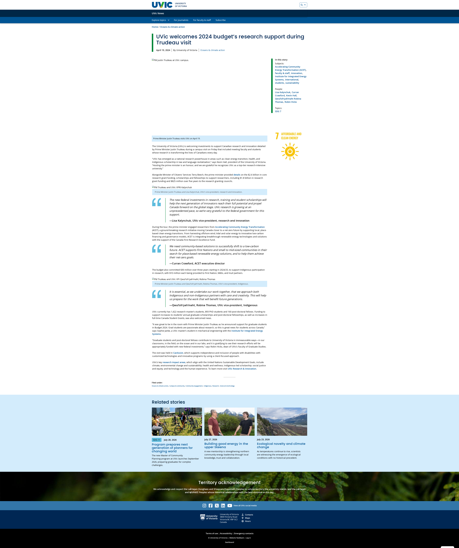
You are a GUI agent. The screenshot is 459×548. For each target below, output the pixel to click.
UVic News (158, 13)
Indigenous (207, 386)
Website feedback (236, 538)
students (279, 82)
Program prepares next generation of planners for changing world (172, 448)
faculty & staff (282, 73)
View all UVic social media (245, 505)
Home (155, 26)
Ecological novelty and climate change (281, 445)
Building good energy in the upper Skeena (226, 445)
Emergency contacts (243, 533)
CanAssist (178, 352)
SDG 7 (278, 111)
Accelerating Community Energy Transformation (240, 226)
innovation (296, 73)
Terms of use (212, 533)
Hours (248, 521)
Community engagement (194, 386)
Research (215, 386)
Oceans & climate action (172, 26)
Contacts (249, 514)
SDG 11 (156, 439)
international (291, 79)
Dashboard (229, 542)
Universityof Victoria (181, 4)
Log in (248, 538)
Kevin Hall (291, 95)
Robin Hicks (291, 101)
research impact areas (174, 362)
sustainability (292, 82)
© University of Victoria (218, 538)
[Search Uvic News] (303, 5)
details (237, 174)
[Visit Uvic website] (162, 5)
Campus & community (177, 386)
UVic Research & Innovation (242, 368)
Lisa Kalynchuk (282, 92)
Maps (247, 518)
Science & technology (227, 386)
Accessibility (226, 533)
